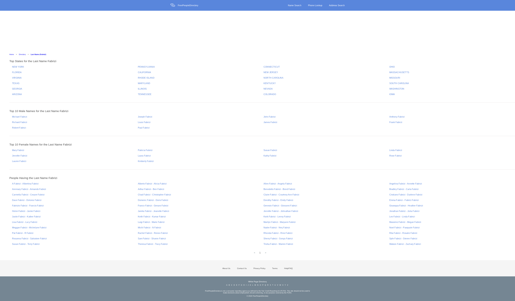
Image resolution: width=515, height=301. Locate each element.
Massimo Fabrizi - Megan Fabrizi (405, 222)
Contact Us (242, 268)
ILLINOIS (142, 89)
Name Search (294, 5)
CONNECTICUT (272, 67)
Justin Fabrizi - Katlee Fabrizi (26, 216)
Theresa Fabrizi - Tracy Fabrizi (153, 244)
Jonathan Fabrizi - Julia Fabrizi (404, 211)
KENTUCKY (270, 83)
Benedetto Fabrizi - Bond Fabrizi (279, 189)
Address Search (337, 5)
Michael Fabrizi (19, 117)
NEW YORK (18, 67)
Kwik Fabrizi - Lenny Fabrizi (277, 216)
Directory (22, 54)
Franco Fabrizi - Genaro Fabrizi (153, 206)
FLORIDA (17, 72)
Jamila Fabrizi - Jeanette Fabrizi (153, 211)
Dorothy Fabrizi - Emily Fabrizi (278, 200)
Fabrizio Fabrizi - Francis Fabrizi (28, 206)
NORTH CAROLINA (273, 78)
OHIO (392, 67)
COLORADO (270, 94)
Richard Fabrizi (19, 122)
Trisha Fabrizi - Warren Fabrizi (278, 244)
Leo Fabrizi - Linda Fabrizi (402, 216)
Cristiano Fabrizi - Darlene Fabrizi (405, 195)
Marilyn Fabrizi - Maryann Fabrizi (280, 222)
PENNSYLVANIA (146, 67)
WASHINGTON (396, 89)
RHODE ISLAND (146, 78)
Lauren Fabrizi (19, 161)
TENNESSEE (145, 94)
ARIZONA (17, 94)
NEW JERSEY (271, 72)
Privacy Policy (259, 268)
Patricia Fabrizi (145, 150)
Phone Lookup (315, 5)
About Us (226, 268)
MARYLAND (144, 83)
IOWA (392, 94)
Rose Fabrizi (395, 156)
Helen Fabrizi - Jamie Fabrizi (26, 211)
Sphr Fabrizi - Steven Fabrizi (403, 238)
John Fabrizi (270, 117)
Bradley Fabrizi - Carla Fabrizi (404, 189)
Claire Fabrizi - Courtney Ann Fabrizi (281, 195)
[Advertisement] (257, 31)
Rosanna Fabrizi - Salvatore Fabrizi (29, 238)
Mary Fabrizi (18, 150)
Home (11, 54)
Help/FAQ (288, 268)
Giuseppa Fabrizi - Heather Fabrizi (406, 206)
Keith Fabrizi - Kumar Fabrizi (152, 216)
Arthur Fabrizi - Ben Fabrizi (151, 189)
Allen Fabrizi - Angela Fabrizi (278, 184)
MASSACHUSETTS (399, 72)
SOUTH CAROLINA (399, 83)
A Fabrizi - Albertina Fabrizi (25, 184)
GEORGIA (17, 89)
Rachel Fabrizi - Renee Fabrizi (153, 233)
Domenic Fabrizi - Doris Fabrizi (153, 200)
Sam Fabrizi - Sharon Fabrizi (152, 238)
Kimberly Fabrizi (146, 161)
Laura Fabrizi (144, 156)
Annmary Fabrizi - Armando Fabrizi (29, 189)
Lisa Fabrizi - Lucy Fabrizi (24, 222)
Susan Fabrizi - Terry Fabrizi (26, 244)
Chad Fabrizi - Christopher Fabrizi (154, 195)
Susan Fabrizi (270, 150)
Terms (274, 268)
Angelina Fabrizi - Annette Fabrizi (405, 184)
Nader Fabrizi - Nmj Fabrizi (277, 227)
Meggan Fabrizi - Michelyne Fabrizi (29, 227)
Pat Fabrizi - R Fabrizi (23, 233)
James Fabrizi (270, 122)
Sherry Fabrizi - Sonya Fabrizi (278, 238)
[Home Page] (174, 5)
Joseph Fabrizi (145, 117)
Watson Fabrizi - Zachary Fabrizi (405, 244)
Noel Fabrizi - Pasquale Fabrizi (404, 227)
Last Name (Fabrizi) (38, 54)
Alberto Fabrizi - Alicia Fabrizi (152, 184)
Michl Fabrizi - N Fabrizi (149, 227)
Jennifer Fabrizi (19, 156)
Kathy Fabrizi (270, 156)
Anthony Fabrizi (397, 117)
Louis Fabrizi (144, 122)
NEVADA (268, 89)
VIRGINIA (17, 78)
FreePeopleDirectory (188, 5)
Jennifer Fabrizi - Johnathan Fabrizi (281, 211)
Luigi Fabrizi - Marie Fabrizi (151, 222)
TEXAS (15, 83)
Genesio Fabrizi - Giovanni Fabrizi (280, 206)
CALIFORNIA (144, 72)
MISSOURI (394, 78)
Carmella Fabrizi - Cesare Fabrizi (28, 195)
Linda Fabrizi (395, 150)
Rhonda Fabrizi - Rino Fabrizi (278, 233)
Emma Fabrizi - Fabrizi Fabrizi (404, 200)
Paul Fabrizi (144, 128)
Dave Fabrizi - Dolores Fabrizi (26, 200)
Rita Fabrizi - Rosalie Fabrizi (403, 233)
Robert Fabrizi (19, 128)
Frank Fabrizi (395, 122)
